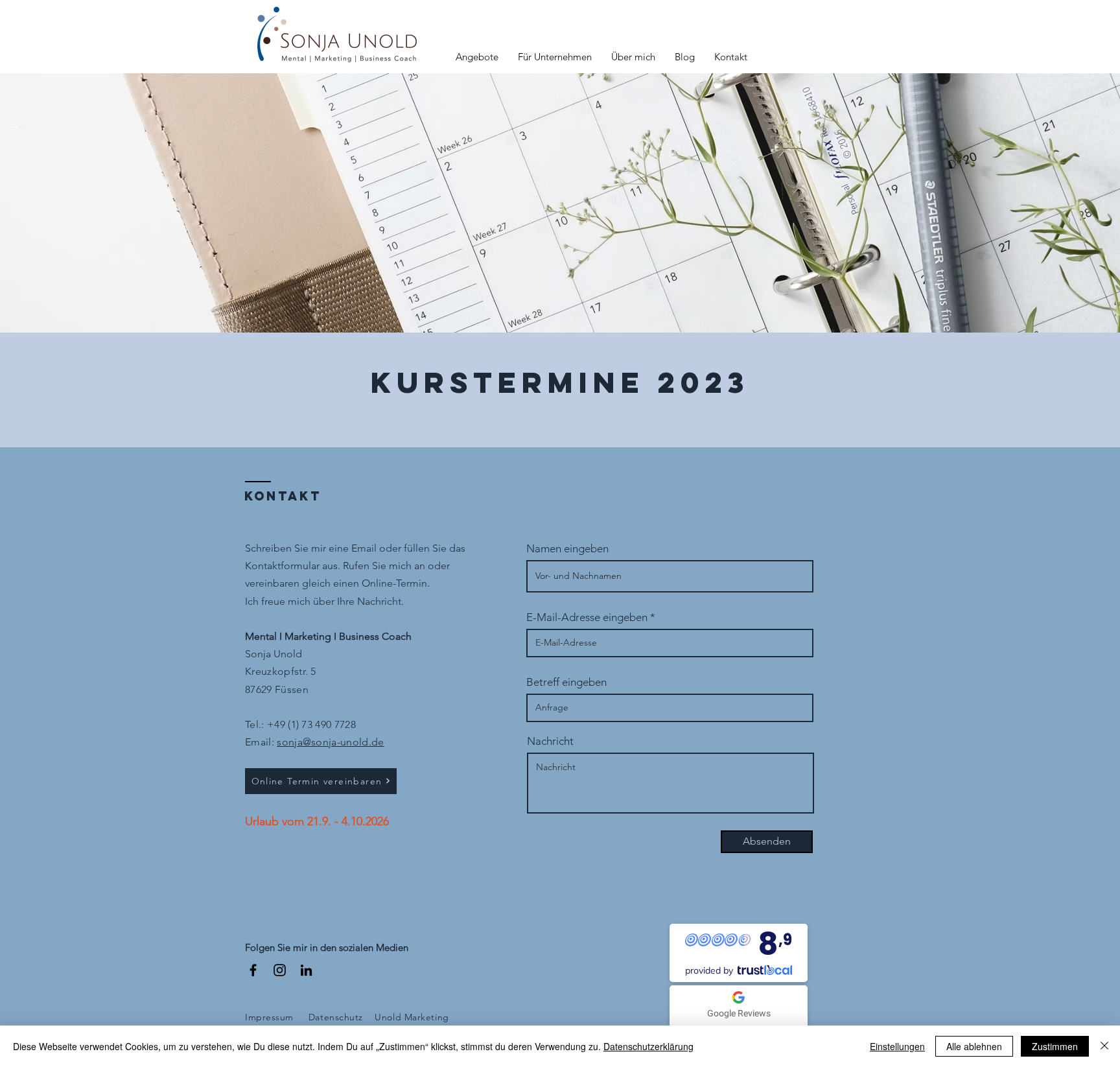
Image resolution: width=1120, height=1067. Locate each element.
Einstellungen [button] (897, 1046)
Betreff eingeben (566, 682)
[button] (477, 57)
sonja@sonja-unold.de (330, 742)
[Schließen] (1104, 1046)
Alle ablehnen (974, 1046)
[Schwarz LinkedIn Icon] (306, 970)
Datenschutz (336, 1017)
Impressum (269, 1017)
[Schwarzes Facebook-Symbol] (253, 970)
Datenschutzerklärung (648, 1046)
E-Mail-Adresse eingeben (587, 617)
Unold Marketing (412, 1017)
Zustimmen (1055, 1046)
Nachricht (550, 741)
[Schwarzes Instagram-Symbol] (280, 970)
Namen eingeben (567, 548)
